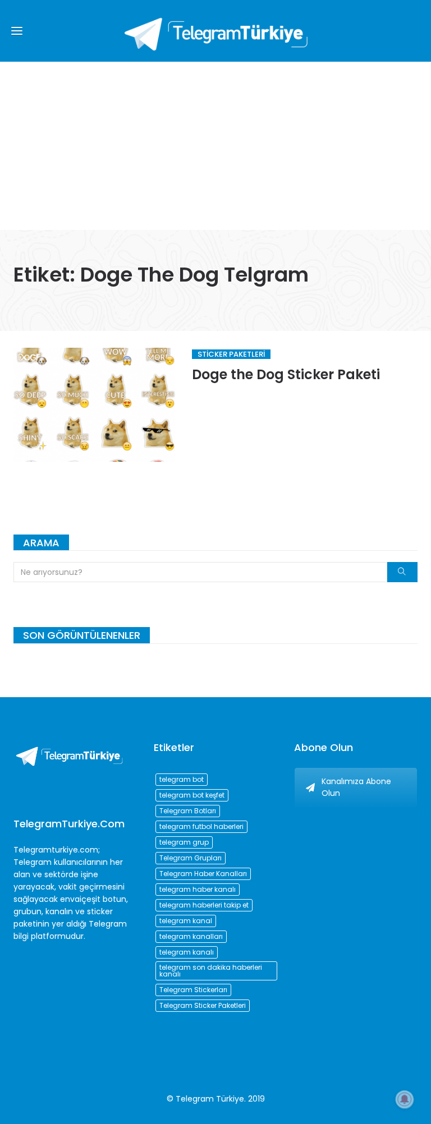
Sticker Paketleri (231, 354)
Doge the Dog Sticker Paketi (286, 374)
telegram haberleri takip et (204, 905)
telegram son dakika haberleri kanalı (210, 970)
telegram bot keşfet (191, 795)
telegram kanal (185, 920)
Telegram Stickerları (193, 989)
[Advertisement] (215, 145)
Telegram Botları (187, 811)
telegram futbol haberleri (201, 826)
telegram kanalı (186, 952)
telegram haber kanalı (197, 889)
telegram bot (181, 779)
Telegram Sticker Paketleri (202, 1005)
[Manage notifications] (405, 1099)
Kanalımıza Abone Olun (356, 787)
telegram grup (184, 842)
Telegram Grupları (190, 858)
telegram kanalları (191, 936)
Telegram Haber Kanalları (203, 873)
